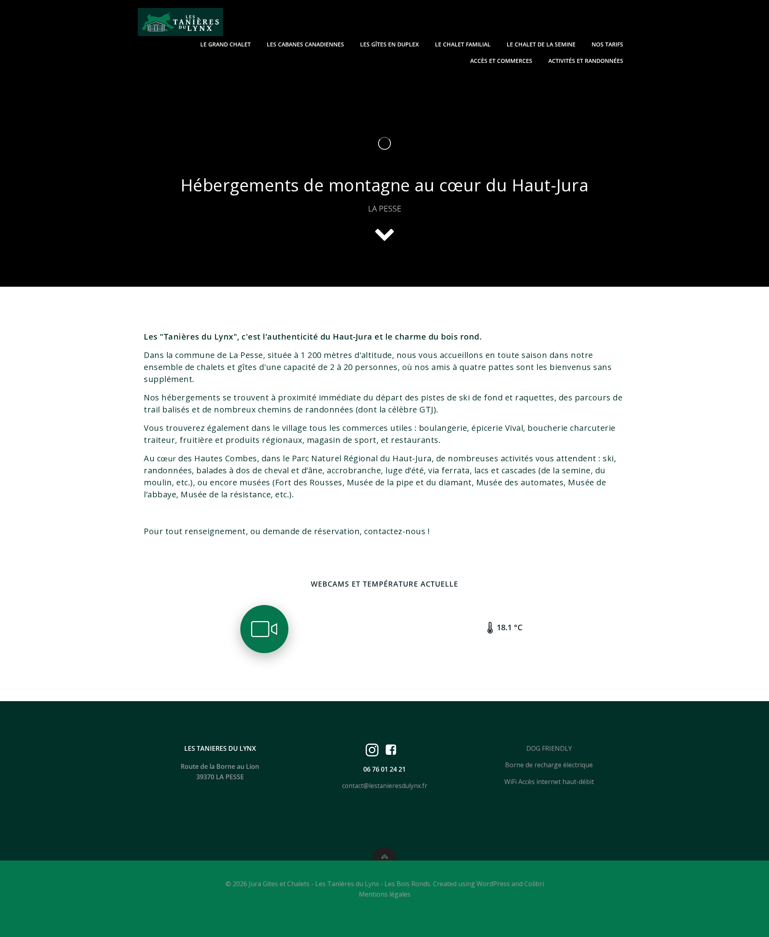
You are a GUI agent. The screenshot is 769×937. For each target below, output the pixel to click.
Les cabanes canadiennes (305, 44)
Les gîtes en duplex (389, 44)
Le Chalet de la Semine (541, 44)
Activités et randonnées (585, 60)
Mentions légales (385, 894)
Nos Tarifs (607, 44)
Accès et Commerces (501, 60)
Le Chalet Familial (463, 44)
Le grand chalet (225, 44)
